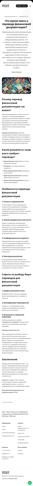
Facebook (20, 453)
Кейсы (3, 429)
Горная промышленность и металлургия (23, 428)
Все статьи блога (7, 402)
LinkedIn (20, 450)
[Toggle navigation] (30, 6)
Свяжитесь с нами (7, 380)
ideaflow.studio (13, 478)
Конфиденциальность (8, 435)
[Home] (5, 6)
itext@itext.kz (5, 453)
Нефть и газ (21, 433)
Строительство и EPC (23, 436)
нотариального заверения (10, 322)
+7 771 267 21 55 (6, 450)
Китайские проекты (23, 442)
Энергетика (21, 439)
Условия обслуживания (8, 432)
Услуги (4, 426)
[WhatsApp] (30, 483)
